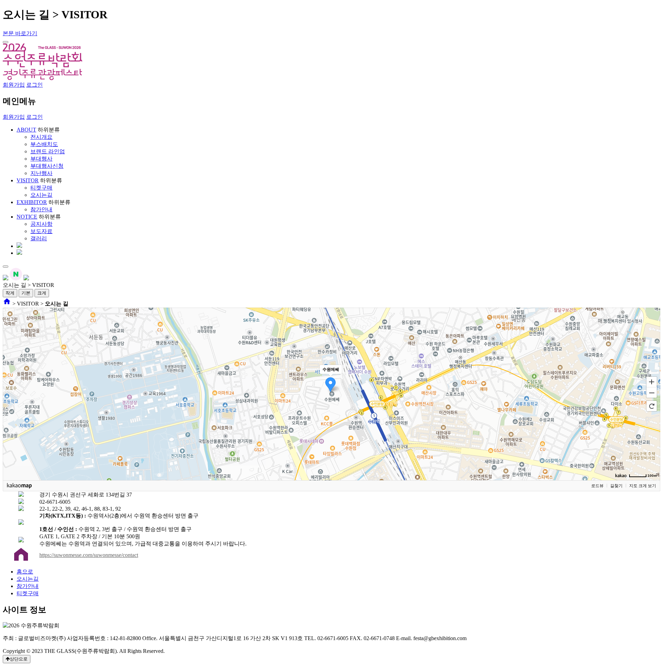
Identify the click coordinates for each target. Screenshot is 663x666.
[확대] (651, 381)
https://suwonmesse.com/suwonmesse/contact (88, 555)
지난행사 (41, 173)
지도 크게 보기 (642, 485)
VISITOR (28, 180)
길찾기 (616, 485)
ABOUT (26, 130)
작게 (10, 293)
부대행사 (41, 159)
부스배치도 (44, 144)
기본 (25, 293)
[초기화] (651, 406)
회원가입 (14, 85)
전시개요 (41, 137)
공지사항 (41, 224)
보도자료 (41, 231)
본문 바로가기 (20, 33)
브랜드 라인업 (47, 151)
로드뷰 (597, 485)
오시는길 (41, 195)
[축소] (651, 393)
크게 (41, 293)
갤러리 (38, 238)
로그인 (34, 85)
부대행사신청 (47, 166)
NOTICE (27, 217)
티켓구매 (41, 188)
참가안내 (41, 209)
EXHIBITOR (32, 202)
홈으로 (25, 572)
